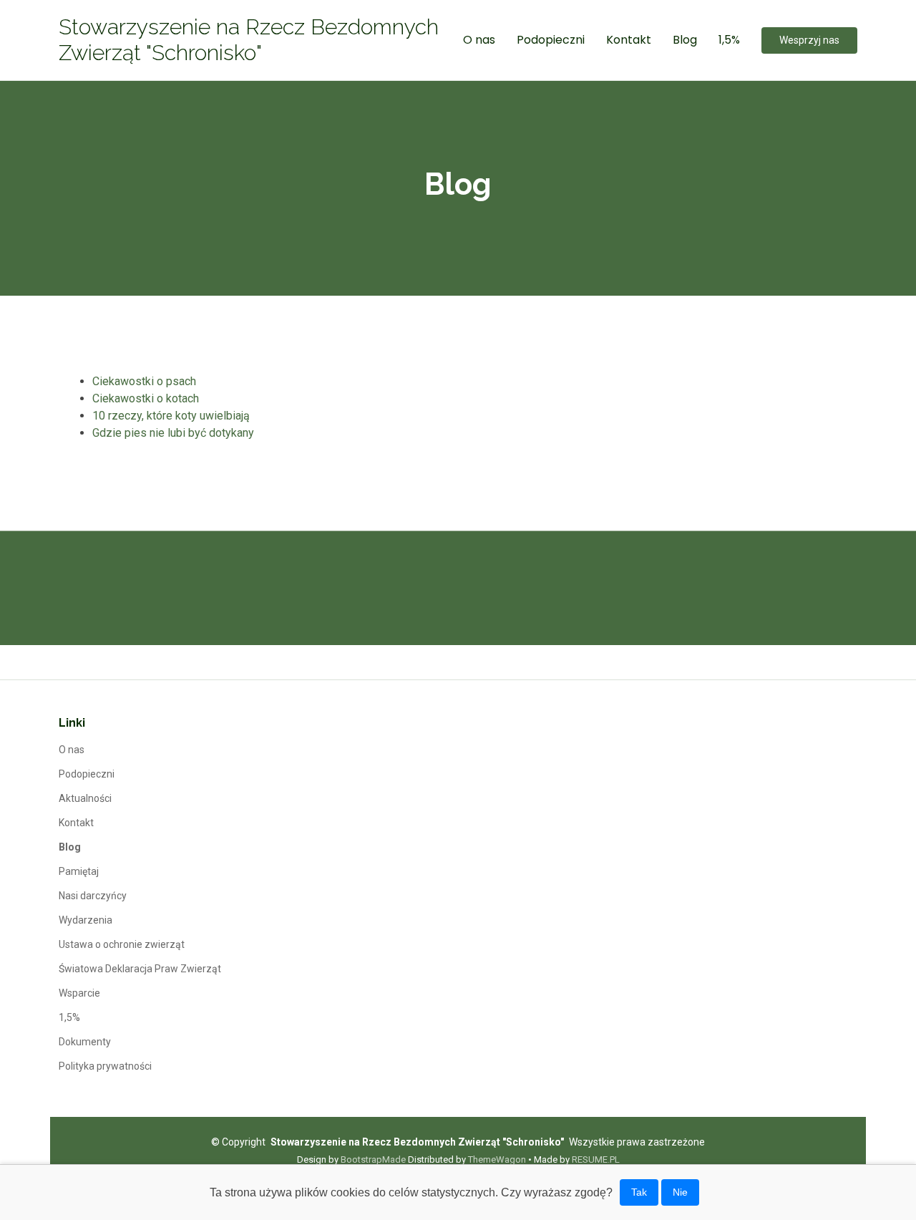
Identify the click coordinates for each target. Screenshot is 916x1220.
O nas (479, 40)
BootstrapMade (373, 1159)
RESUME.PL (596, 1159)
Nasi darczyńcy (93, 896)
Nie (680, 1192)
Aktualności (85, 798)
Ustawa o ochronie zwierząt (122, 944)
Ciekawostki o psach (144, 381)
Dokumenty (85, 1042)
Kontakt (628, 40)
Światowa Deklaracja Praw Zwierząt (140, 969)
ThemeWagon (497, 1159)
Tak (639, 1192)
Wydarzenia (85, 920)
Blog (685, 40)
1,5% (729, 40)
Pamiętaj (79, 871)
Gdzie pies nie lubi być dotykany (173, 433)
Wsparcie (79, 993)
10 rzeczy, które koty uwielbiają (171, 415)
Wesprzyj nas (809, 40)
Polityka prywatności (105, 1066)
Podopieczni (551, 40)
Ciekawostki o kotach (145, 398)
